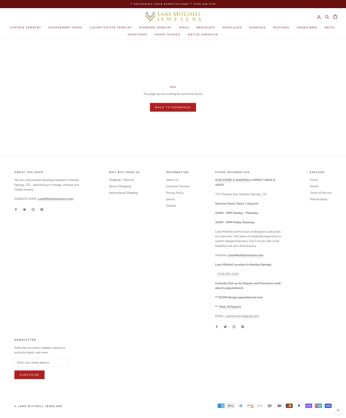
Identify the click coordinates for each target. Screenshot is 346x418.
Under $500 (307, 27)
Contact (171, 206)
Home (314, 180)
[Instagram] (33, 209)
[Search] (327, 17)
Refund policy (318, 199)
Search (170, 199)
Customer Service (177, 186)
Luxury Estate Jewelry (111, 27)
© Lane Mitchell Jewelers (38, 406)
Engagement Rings (65, 27)
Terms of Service (321, 193)
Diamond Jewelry (155, 27)
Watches (281, 27)
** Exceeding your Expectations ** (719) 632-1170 (173, 4)
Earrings (257, 27)
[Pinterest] (41, 209)
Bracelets (206, 27)
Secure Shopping (120, 186)
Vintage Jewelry (25, 27)
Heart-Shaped (167, 34)
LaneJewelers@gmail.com (242, 316)
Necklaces (232, 27)
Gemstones (137, 34)
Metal (330, 27)
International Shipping (123, 193)
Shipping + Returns (121, 180)
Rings (184, 27)
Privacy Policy (175, 193)
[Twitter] (24, 209)
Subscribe (29, 374)
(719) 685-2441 (228, 274)
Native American (203, 34)
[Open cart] (335, 17)
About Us (172, 180)
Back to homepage (173, 107)
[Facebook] (15, 209)
